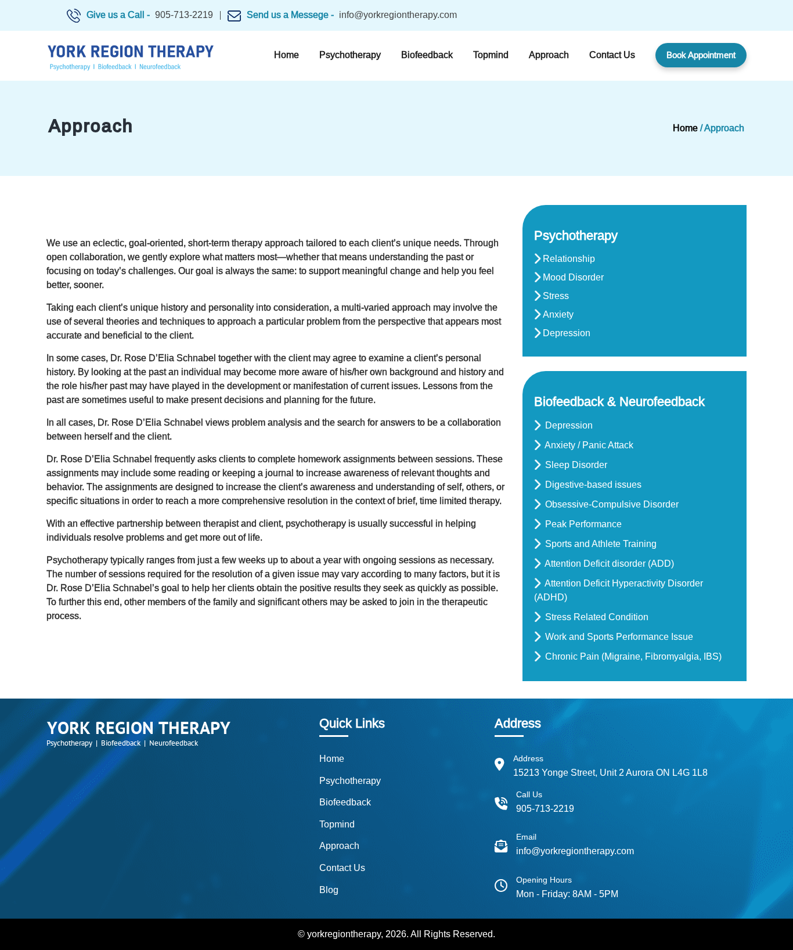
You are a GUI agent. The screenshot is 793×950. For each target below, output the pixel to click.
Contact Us (612, 55)
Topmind (491, 55)
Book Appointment (701, 55)
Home (286, 55)
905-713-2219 (184, 15)
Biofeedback (427, 55)
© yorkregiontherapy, (340, 934)
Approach (549, 55)
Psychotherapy (350, 55)
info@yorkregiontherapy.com (398, 15)
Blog (328, 890)
